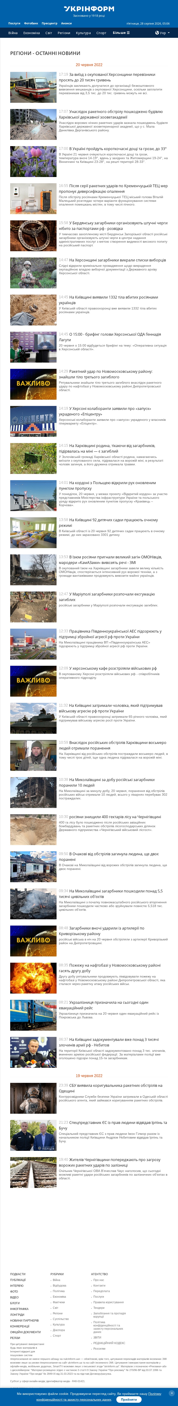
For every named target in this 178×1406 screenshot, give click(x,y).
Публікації (17, 1280)
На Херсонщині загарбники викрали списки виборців (117, 260)
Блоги (15, 1303)
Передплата (101, 1291)
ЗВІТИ (97, 1337)
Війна (13, 33)
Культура (83, 33)
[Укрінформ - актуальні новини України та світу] (89, 8)
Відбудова (59, 1285)
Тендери (99, 1307)
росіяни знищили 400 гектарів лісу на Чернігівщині (115, 816)
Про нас (98, 1280)
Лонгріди (17, 1314)
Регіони (64, 33)
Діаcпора (59, 1330)
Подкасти (17, 1274)
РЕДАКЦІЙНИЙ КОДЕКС (109, 1343)
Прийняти (129, 1399)
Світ (48, 33)
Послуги (14, 23)
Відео (14, 1297)
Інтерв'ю (16, 1285)
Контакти (99, 1285)
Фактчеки (59, 1302)
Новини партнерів (24, 1320)
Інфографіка (19, 1309)
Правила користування (108, 1302)
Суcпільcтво (61, 1319)
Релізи (15, 1338)
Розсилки (99, 1348)
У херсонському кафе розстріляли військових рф (113, 668)
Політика (59, 1291)
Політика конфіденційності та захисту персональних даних (108, 1327)
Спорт (101, 33)
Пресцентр (49, 23)
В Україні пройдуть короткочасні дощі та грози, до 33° (118, 148)
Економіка (31, 33)
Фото (14, 1291)
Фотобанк (31, 23)
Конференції (19, 1326)
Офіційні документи (25, 1332)
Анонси (66, 23)
